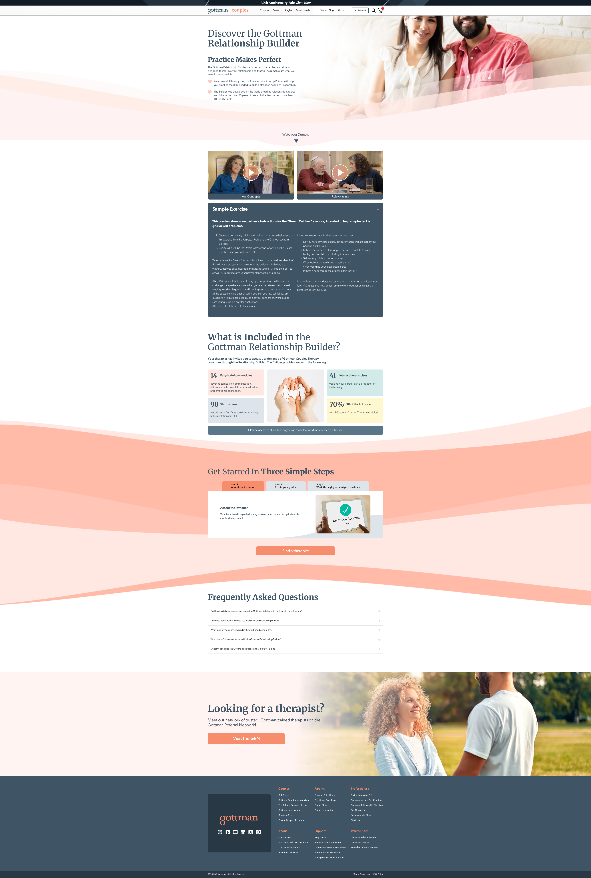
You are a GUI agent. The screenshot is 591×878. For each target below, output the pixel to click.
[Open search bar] (373, 10)
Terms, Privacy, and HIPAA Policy (368, 874)
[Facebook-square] (227, 832)
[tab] (243, 486)
